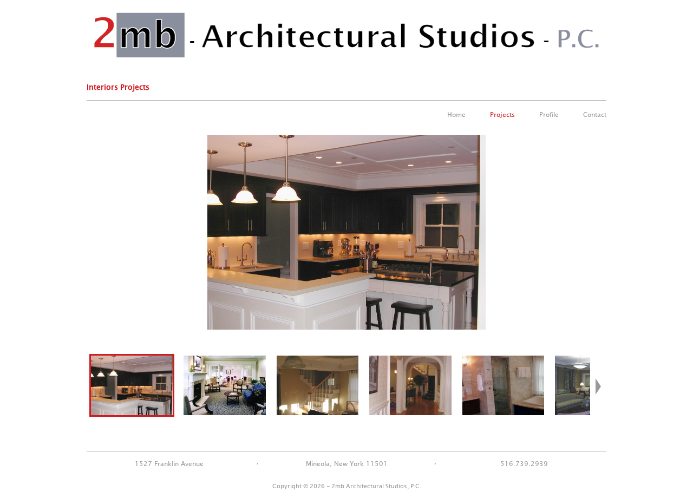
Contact (594, 115)
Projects (502, 115)
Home (456, 115)
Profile (549, 115)
